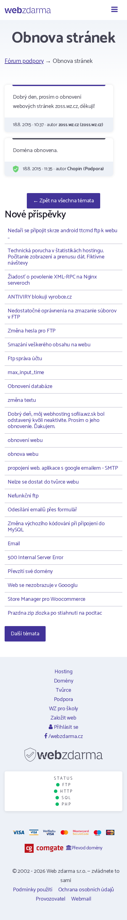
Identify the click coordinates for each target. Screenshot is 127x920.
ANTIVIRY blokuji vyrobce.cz (40, 297)
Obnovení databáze (30, 386)
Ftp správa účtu (25, 358)
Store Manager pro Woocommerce (46, 599)
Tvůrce (63, 690)
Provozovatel (50, 899)
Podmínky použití (32, 889)
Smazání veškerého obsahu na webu (49, 344)
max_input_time (26, 372)
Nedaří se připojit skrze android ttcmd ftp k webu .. (62, 233)
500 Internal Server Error (35, 557)
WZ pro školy (63, 708)
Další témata (25, 633)
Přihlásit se (65, 727)
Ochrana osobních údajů (86, 889)
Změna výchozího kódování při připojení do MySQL (56, 526)
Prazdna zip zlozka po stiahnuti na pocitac (55, 613)
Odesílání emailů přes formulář (42, 509)
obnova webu (23, 454)
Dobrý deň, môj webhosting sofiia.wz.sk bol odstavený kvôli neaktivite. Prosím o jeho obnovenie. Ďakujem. (56, 420)
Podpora (63, 699)
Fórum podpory (24, 61)
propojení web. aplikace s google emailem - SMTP (63, 468)
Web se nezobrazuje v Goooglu (42, 585)
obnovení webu (25, 440)
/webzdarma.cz (65, 736)
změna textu (22, 400)
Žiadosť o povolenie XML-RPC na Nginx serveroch (52, 280)
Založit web (63, 718)
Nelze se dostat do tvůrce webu (43, 482)
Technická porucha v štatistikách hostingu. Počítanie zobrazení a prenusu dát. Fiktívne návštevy (56, 257)
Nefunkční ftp (23, 496)
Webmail (81, 899)
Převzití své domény (30, 571)
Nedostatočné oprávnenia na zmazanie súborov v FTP (62, 314)
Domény (63, 681)
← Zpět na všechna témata (63, 200)
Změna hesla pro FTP (31, 331)
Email (14, 543)
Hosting (63, 671)
